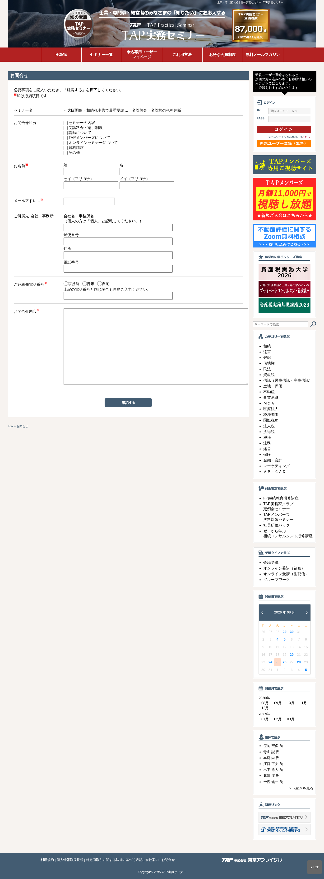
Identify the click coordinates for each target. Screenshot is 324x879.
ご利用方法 (182, 54)
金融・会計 (272, 460)
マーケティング (276, 466)
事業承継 (270, 397)
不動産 (269, 392)
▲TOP (314, 867)
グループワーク (276, 580)
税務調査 (270, 415)
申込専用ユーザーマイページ (142, 54)
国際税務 (270, 420)
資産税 (269, 375)
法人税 (269, 426)
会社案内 (152, 860)
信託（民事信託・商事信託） (288, 380)
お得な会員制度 (222, 54)
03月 (290, 719)
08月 (265, 703)
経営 (267, 449)
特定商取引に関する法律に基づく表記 (114, 860)
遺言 (267, 352)
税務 (267, 437)
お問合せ (168, 860)
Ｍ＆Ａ (269, 403)
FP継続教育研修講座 (281, 498)
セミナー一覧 (101, 54)
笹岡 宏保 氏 (273, 746)
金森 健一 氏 (273, 782)
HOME (61, 54)
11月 (303, 703)
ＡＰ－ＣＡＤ (274, 472)
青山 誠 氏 (271, 752)
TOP (11, 426)
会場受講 (270, 563)
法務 (267, 443)
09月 (278, 703)
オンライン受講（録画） (284, 568)
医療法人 (270, 409)
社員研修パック (276, 525)
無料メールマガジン (263, 54)
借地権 (269, 363)
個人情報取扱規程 (70, 860)
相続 (267, 346)
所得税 (269, 432)
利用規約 (47, 860)
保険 (267, 454)
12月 (265, 708)
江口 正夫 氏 (273, 764)
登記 (267, 358)
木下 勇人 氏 (273, 770)
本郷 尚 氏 (271, 758)
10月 (290, 703)
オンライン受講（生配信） (286, 574)
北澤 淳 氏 (271, 776)
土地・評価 (272, 386)
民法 (267, 369)
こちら (306, 136)
